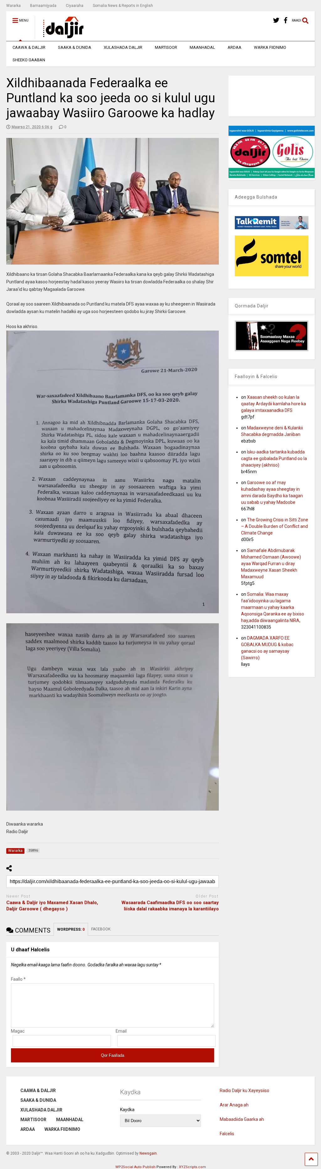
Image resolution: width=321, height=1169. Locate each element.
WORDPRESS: (71, 929)
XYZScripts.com (192, 1167)
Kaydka (127, 1109)
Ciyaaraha (74, 5)
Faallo (18, 979)
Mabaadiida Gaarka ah (242, 1119)
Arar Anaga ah (234, 1104)
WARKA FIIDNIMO (270, 47)
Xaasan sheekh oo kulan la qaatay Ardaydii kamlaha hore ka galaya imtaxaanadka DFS (273, 404)
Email (121, 1031)
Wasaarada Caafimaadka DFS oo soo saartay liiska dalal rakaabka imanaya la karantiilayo (170, 906)
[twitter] (276, 20)
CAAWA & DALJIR (29, 47)
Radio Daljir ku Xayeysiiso (244, 1090)
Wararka (13, 5)
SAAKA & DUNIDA (74, 47)
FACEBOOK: (101, 929)
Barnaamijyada (43, 5)
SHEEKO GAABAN (29, 60)
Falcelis (227, 1133)
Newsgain (148, 1153)
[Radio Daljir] (60, 36)
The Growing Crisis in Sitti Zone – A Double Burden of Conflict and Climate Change (274, 526)
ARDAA (234, 47)
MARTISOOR (166, 47)
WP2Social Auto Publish (135, 1167)
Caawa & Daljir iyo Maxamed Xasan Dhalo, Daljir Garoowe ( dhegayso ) (52, 906)
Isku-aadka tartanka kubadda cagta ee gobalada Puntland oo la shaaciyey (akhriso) (274, 458)
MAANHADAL (202, 47)
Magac (17, 1031)
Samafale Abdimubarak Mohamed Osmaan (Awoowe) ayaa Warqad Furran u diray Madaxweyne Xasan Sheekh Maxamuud (271, 563)
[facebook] (285, 20)
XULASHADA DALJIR (123, 47)
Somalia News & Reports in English (123, 5)
